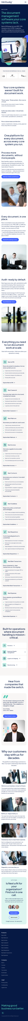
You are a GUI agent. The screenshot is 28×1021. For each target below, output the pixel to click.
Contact (3, 965)
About (2, 962)
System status (4, 975)
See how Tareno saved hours (11, 176)
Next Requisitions (5, 950)
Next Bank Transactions (6, 952)
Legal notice (4, 987)
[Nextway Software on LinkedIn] (2, 1012)
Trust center (4, 970)
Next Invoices (4, 940)
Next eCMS (3, 935)
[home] (6, 2)
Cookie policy (4, 985)
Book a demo (14, 913)
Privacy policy (4, 982)
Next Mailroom (4, 937)
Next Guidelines (4, 947)
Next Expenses (4, 955)
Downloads (4, 972)
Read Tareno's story (10, 716)
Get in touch (14, 917)
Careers (3, 967)
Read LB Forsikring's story (10, 239)
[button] (25, 2)
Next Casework (4, 942)
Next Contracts (4, 945)
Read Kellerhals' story (9, 302)
